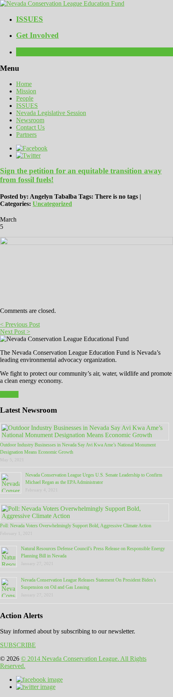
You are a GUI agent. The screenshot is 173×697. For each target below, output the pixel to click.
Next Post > (15, 331)
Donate (9, 394)
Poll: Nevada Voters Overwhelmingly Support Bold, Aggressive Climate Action (75, 525)
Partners (26, 134)
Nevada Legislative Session (51, 112)
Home (24, 83)
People (24, 98)
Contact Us (30, 127)
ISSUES (27, 105)
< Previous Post (20, 324)
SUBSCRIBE (18, 644)
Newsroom (30, 120)
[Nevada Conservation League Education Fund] (62, 3)
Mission (26, 91)
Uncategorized (52, 203)
